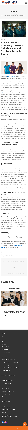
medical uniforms (15, 252)
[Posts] (14, 267)
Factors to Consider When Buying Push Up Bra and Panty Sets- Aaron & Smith (14, 312)
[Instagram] (23, 3)
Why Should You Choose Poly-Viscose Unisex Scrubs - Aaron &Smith (15, 261)
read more (6, 315)
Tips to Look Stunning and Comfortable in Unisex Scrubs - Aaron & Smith (14, 273)
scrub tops (23, 252)
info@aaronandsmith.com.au (8, 409)
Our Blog (4, 39)
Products (4, 357)
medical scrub (6, 252)
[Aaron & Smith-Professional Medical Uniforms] (10, 2)
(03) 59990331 (5, 403)
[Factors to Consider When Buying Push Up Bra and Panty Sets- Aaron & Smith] (14, 298)
